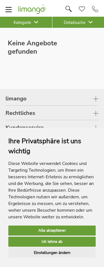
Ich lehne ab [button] (52, 241)
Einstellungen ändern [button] (52, 252)
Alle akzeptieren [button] (52, 230)
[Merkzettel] (82, 9)
